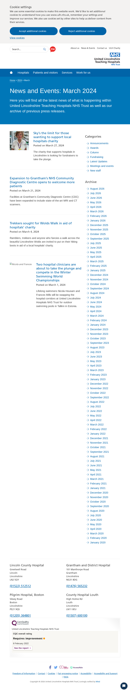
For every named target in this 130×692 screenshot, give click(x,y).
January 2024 (97, 324)
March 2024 (97, 315)
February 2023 (98, 374)
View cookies (17, 37)
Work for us (83, 72)
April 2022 (95, 420)
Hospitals (23, 72)
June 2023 (96, 356)
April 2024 (95, 311)
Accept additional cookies (32, 31)
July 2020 (95, 515)
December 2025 (99, 225)
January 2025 (97, 270)
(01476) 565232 (76, 586)
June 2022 (96, 411)
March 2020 (97, 533)
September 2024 (99, 288)
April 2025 (95, 256)
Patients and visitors (45, 72)
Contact (41, 674)
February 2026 (98, 216)
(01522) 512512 (20, 586)
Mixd (98, 681)
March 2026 (97, 211)
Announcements (99, 143)
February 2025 (98, 265)
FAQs (66, 677)
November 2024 (99, 279)
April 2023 (95, 365)
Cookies (51, 674)
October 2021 (98, 447)
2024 (19, 80)
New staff (95, 170)
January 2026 (97, 220)
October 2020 (98, 501)
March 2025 (97, 261)
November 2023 (99, 333)
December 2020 (99, 492)
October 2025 (98, 234)
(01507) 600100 (76, 616)
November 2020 (99, 497)
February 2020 (98, 538)
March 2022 (97, 424)
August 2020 (97, 510)
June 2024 (96, 302)
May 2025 (95, 252)
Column (94, 152)
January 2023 (97, 379)
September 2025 (99, 238)
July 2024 (95, 297)
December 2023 (99, 329)
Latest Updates (98, 161)
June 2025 (96, 247)
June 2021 (96, 465)
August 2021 (97, 456)
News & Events (88, 48)
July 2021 (95, 460)
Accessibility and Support (105, 674)
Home (12, 80)
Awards (94, 147)
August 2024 (97, 293)
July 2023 (95, 352)
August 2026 (97, 188)
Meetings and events (102, 166)
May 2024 (95, 306)
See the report (21, 648)
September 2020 (99, 506)
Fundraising (96, 157)
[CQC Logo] (20, 625)
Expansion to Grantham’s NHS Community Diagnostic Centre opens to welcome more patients (42, 182)
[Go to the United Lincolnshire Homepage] (12, 73)
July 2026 (95, 193)
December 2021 (99, 438)
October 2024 (98, 284)
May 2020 (95, 524)
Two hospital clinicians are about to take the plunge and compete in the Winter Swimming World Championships (58, 272)
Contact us (102, 48)
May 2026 (95, 202)
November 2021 (99, 442)
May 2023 (95, 361)
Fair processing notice (68, 674)
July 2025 (95, 243)
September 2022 (99, 397)
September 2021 (99, 451)
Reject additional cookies (81, 31)
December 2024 (99, 275)
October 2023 (98, 338)
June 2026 (96, 197)
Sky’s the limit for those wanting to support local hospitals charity (52, 137)
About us (75, 48)
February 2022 (98, 429)
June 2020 (96, 519)
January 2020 (97, 542)
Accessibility (86, 674)
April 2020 (95, 529)
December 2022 (99, 383)
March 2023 (97, 370)
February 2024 (98, 320)
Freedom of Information (24, 674)
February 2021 (98, 483)
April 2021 (95, 474)
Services (67, 72)
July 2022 (95, 406)
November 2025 (99, 229)
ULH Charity (114, 48)
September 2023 (99, 342)
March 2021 (97, 479)
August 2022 (97, 401)
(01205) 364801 (20, 616)
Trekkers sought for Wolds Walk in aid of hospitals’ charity (41, 225)
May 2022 (95, 415)
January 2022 (97, 433)
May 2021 (95, 470)
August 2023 (97, 347)
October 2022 (98, 392)
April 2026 (95, 207)
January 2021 (97, 488)
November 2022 (99, 388)
